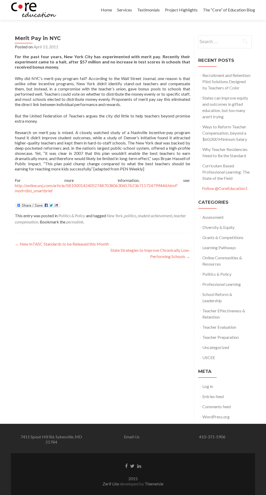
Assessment (213, 217)
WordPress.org (216, 416)
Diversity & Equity (218, 227)
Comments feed (216, 406)
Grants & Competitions (222, 237)
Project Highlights (181, 9)
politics (130, 215)
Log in (207, 386)
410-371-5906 (212, 436)
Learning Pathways (219, 247)
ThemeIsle (154, 483)
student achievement (155, 215)
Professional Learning (221, 284)
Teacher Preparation (220, 337)
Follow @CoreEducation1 (225, 188)
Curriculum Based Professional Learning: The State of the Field (226, 172)
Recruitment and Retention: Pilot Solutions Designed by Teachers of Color (226, 81)
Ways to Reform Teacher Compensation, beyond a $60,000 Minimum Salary (224, 133)
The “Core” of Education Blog (229, 9)
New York (115, 215)
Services (124, 9)
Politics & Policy (71, 215)
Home (106, 9)
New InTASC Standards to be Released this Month (62, 243)
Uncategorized (215, 347)
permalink (74, 221)
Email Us (131, 436)
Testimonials (148, 9)
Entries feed (213, 396)
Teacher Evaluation (219, 327)
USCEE (208, 357)
